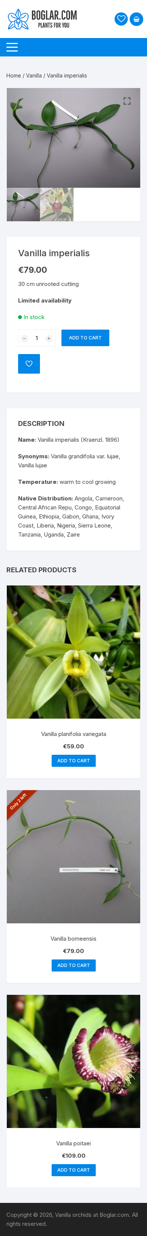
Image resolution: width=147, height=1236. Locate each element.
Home (13, 75)
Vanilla (34, 75)
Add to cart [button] (73, 760)
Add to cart (85, 338)
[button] (127, 101)
